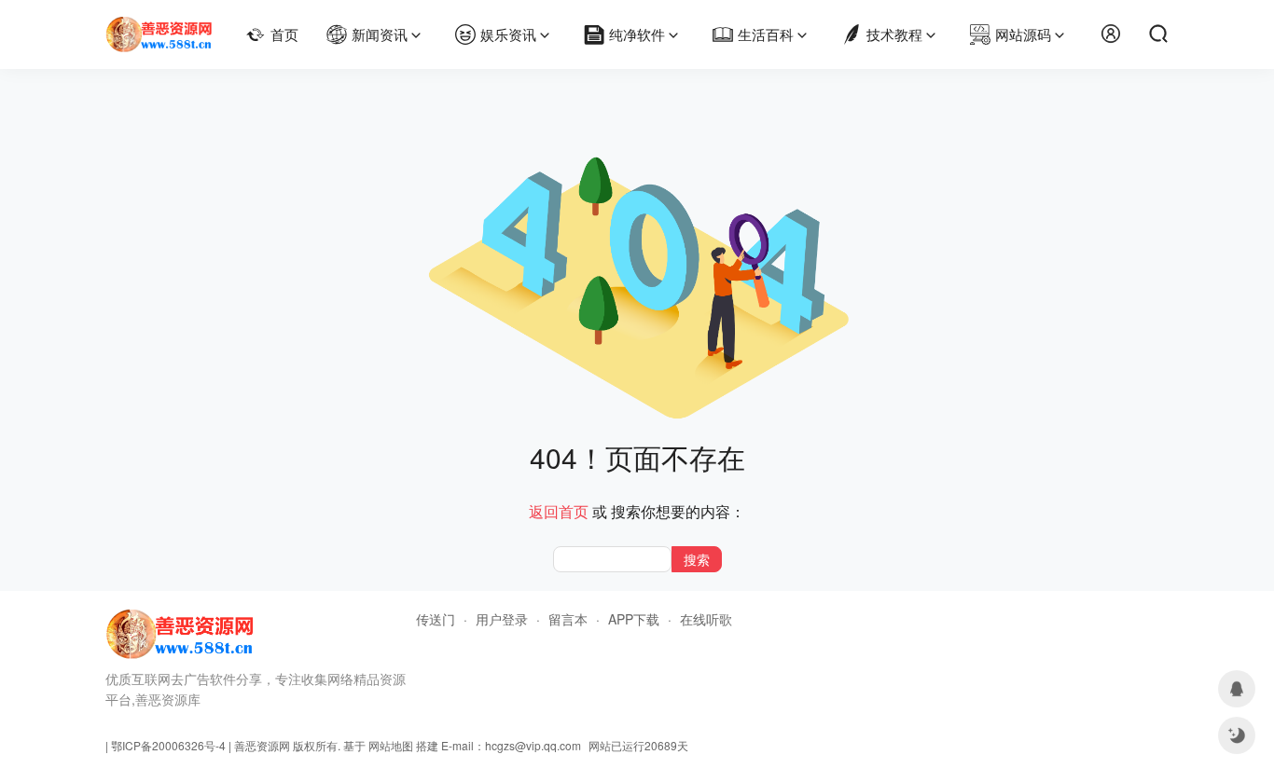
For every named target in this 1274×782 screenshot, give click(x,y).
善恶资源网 (262, 745)
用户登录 (502, 619)
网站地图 (391, 745)
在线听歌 (706, 619)
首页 (284, 34)
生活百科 (766, 34)
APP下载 (633, 619)
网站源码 (1023, 34)
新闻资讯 (380, 34)
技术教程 (894, 34)
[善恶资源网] (159, 26)
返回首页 (559, 511)
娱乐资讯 (508, 34)
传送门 (435, 619)
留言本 (568, 619)
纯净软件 (637, 34)
